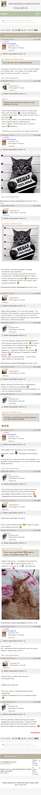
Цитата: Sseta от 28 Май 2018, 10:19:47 (11, 412)
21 (29, 30)
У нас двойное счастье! (8, 762)
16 (22, 30)
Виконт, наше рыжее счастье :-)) (14, 54)
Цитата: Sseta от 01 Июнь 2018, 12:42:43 (12, 548)
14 (16, 30)
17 (25, 30)
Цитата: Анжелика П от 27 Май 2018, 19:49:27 (12, 59)
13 (13, 30)
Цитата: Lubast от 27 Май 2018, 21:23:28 (12, 223)
